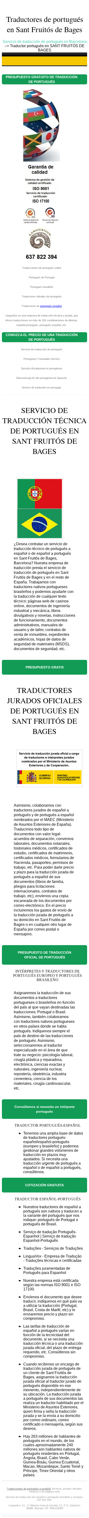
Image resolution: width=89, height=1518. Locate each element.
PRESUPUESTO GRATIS (45, 667)
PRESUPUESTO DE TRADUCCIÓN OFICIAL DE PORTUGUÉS (44, 955)
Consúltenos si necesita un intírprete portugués (44, 1109)
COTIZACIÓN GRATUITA (44, 1185)
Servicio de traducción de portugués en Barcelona (45, 42)
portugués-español (51, 306)
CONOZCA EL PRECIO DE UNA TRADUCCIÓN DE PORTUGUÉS (42, 337)
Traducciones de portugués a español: (29, 1488)
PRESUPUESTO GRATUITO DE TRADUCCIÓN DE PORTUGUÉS (41, 79)
